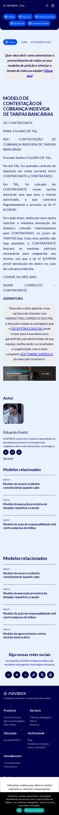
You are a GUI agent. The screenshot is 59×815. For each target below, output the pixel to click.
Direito (11, 17)
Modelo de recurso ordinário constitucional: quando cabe (21, 485)
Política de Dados (34, 810)
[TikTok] (33, 674)
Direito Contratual (46, 17)
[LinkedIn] (19, 452)
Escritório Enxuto (13, 717)
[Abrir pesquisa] (47, 5)
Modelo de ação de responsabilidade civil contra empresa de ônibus (29, 526)
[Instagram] (12, 452)
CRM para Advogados (40, 717)
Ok (19, 810)
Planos (33, 721)
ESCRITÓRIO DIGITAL (27, 328)
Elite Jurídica (10, 724)
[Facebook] (5, 452)
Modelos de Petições (38, 744)
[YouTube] (16, 674)
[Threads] (50, 674)
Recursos (27, 17)
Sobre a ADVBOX (36, 747)
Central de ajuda (12, 763)
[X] (42, 674)
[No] (55, 803)
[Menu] (53, 5)
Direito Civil (19, 23)
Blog (30, 740)
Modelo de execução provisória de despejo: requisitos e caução (25, 505)
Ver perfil (8, 458)
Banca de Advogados (14, 721)
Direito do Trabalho (40, 23)
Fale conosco (10, 766)
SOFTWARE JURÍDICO (36, 354)
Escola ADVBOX (12, 740)
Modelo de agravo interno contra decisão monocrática (24, 635)
